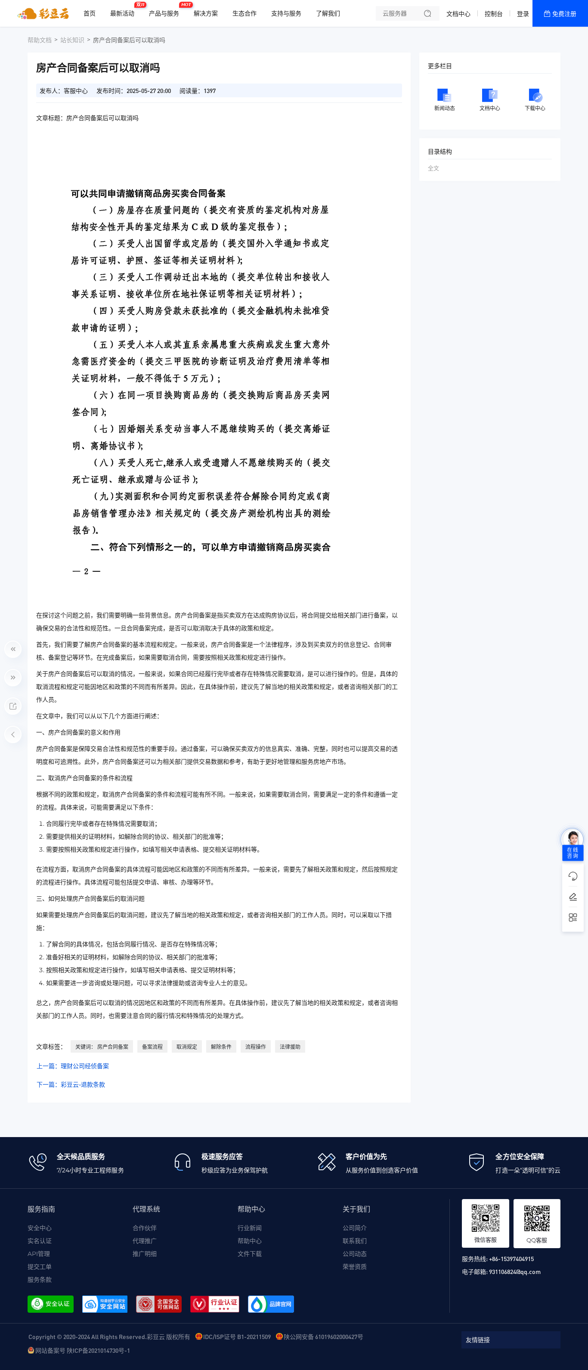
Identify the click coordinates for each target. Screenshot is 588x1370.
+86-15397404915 (511, 1258)
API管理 (39, 1254)
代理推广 (145, 1241)
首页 (90, 13)
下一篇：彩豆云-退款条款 (71, 1084)
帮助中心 (250, 1241)
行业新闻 (250, 1228)
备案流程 (152, 1047)
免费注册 (564, 14)
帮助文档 (40, 40)
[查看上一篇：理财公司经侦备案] (13, 649)
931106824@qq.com (515, 1271)
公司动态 (355, 1254)
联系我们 (355, 1241)
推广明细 (145, 1254)
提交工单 (40, 1267)
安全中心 (40, 1228)
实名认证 (40, 1241)
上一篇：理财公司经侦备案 (73, 1066)
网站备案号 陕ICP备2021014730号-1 (82, 1350)
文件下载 (250, 1254)
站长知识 (72, 40)
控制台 (494, 14)
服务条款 (40, 1279)
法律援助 (290, 1047)
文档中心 (458, 14)
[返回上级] (13, 734)
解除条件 (221, 1047)
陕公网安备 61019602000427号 (323, 1336)
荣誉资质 (355, 1267)
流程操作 (255, 1047)
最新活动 (124, 10)
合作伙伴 (145, 1228)
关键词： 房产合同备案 (101, 1047)
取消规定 (186, 1047)
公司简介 (355, 1228)
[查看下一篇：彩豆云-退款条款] (13, 677)
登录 (523, 14)
